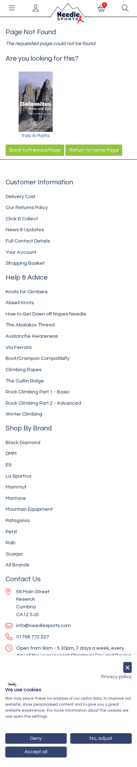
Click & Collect (22, 218)
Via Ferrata (19, 347)
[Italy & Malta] (36, 102)
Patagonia (18, 520)
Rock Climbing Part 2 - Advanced (43, 403)
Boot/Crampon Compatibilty (38, 358)
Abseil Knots (20, 302)
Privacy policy (116, 676)
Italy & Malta (36, 135)
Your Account (21, 252)
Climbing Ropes (23, 369)
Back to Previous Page (35, 150)
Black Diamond (23, 442)
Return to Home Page (94, 150)
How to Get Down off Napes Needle (46, 314)
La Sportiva (18, 476)
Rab (10, 542)
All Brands (17, 564)
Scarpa (14, 554)
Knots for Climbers (26, 291)
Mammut (16, 487)
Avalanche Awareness (32, 336)
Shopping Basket (25, 263)
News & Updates (25, 229)
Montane (16, 498)
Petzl (11, 531)
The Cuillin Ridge (25, 381)
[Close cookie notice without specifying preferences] (127, 667)
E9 (8, 464)
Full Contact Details (28, 241)
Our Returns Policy (27, 207)
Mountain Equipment (29, 509)
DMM (11, 453)
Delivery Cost (20, 196)
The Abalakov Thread (30, 324)
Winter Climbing (24, 414)
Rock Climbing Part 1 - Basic (38, 391)
